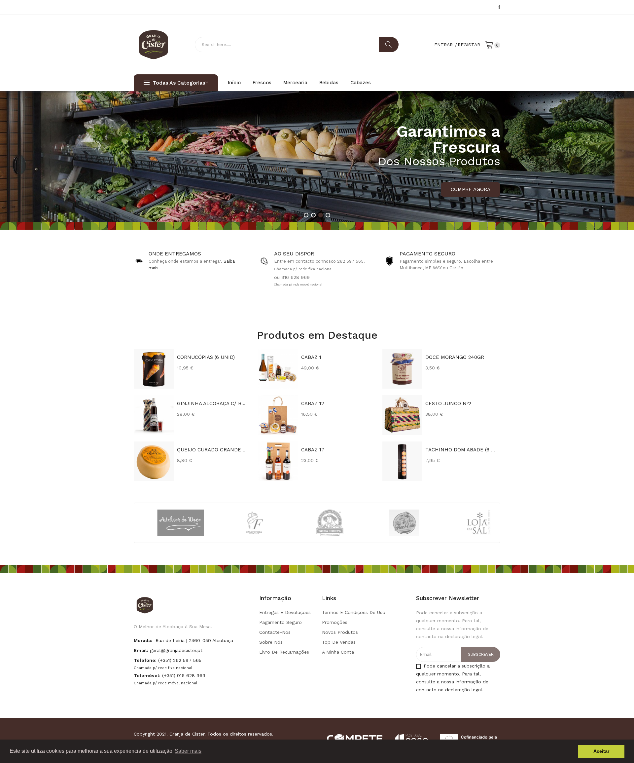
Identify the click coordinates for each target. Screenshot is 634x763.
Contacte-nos (275, 632)
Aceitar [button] (601, 751)
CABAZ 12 (312, 403)
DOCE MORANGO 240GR (454, 357)
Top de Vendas (339, 642)
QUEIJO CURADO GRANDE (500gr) (212, 450)
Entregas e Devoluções (285, 612)
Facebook (499, 7)
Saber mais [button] (188, 751)
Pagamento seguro (280, 622)
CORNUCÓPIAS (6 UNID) (206, 357)
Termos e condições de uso (353, 612)
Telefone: (145, 660)
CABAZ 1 (311, 357)
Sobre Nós (271, 642)
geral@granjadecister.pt (176, 650)
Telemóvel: (147, 675)
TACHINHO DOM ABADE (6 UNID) (461, 450)
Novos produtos (340, 632)
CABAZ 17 (312, 450)
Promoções (334, 622)
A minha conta (338, 652)
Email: (141, 650)
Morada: (143, 640)
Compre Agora (470, 189)
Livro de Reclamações (284, 652)
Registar (469, 44)
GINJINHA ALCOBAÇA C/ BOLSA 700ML (212, 403)
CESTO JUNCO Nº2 (448, 403)
